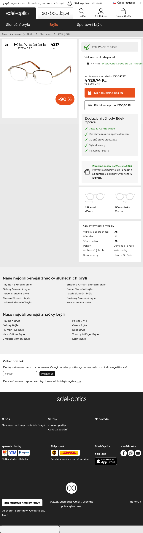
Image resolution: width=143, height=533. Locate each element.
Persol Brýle (79, 320)
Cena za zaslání (58, 429)
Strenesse (45, 34)
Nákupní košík (123, 16)
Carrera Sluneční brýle (16, 297)
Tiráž (5, 515)
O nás (6, 419)
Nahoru (135, 501)
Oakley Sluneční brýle (16, 289)
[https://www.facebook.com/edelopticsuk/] (123, 454)
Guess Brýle (79, 325)
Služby (52, 419)
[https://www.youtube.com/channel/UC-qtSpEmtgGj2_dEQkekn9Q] (138, 454)
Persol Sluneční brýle (16, 293)
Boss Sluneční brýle (78, 302)
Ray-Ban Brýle (11, 320)
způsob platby (57, 425)
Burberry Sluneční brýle (81, 297)
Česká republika (126, 2)
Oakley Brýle (10, 325)
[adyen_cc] (4, 453)
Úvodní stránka (11, 34)
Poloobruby (120, 250)
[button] (18, 13)
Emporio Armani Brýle (17, 338)
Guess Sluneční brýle (79, 289)
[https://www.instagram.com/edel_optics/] (131, 454)
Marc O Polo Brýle (14, 334)
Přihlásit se (101, 16)
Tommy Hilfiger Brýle (85, 334)
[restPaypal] (24, 453)
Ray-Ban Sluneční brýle (17, 284)
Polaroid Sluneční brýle (17, 302)
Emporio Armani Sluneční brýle (86, 284)
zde (79, 381)
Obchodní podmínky (15, 510)
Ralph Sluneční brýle (79, 293)
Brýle (30, 34)
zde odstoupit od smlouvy (22, 502)
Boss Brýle (78, 329)
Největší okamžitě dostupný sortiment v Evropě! (37, 3)
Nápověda (102, 419)
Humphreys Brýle (14, 329)
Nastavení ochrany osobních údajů (23, 425)
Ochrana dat (37, 510)
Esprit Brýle (79, 338)
